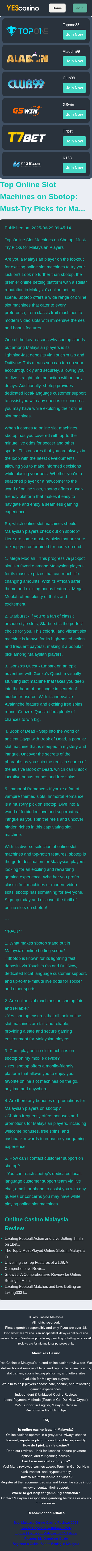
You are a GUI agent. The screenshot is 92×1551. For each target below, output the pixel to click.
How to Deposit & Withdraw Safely (46, 1528)
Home (57, 8)
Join (80, 8)
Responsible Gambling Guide (46, 1538)
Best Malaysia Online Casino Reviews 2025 (46, 1522)
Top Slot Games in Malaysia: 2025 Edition (46, 1533)
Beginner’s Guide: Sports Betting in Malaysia (46, 1544)
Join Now (74, 34)
